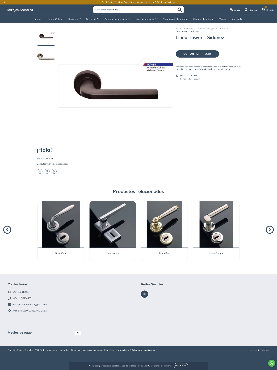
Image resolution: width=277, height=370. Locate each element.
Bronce (221, 28)
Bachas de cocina (203, 19)
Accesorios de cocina (175, 19)
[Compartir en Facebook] (40, 172)
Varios (223, 19)
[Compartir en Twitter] (47, 172)
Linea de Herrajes (205, 28)
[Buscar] (180, 9)
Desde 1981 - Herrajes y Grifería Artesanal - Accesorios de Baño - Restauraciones (138, 2)
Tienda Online (54, 19)
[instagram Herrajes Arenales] (4, 2)
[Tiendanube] (259, 350)
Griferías (91, 19)
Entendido (181, 366)
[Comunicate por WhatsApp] (271, 363)
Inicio (38, 19)
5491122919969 (21, 292)
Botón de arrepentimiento (143, 350)
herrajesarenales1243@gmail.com (30, 304)
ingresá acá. (123, 350)
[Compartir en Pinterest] (54, 172)
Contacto (237, 19)
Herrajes (73, 19)
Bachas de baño (145, 19)
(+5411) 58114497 (22, 298)
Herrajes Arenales (19, 10)
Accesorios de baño (116, 19)
